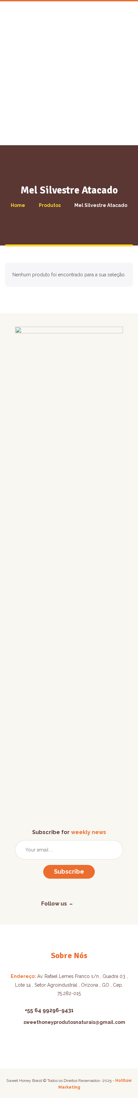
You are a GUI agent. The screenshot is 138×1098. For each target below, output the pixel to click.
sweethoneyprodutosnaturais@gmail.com (74, 1022)
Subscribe (69, 871)
